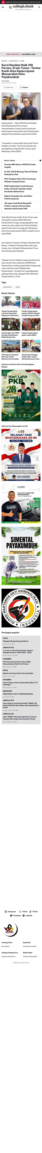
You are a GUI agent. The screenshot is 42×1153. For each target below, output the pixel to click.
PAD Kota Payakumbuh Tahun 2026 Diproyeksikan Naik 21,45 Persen (17, 663)
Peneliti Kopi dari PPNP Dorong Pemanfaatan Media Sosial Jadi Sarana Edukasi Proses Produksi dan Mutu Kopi (11, 335)
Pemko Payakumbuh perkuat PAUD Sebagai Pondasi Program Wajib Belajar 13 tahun (31, 313)
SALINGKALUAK (23, 962)
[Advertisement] (21, 21)
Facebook (17, 916)
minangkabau (7, 691)
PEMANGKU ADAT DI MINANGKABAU (18, 694)
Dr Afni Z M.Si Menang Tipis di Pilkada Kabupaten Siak (20, 173)
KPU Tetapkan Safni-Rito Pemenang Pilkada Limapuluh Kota (20, 180)
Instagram (12, 912)
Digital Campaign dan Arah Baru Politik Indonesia (18, 197)
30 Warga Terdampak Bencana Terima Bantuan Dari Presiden (10, 357)
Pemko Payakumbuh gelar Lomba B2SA (30, 334)
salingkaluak (23, 6)
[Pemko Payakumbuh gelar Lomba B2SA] (31, 324)
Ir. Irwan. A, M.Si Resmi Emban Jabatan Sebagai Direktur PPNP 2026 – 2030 (18, 652)
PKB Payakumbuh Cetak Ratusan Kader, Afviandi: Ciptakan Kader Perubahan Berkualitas (18, 189)
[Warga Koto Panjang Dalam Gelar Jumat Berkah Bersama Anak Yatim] (31, 346)
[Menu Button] (3, 7)
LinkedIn (29, 916)
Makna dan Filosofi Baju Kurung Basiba (18, 673)
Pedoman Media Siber (30, 956)
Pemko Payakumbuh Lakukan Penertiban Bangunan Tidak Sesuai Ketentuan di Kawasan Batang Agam (11, 313)
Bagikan (25, 87)
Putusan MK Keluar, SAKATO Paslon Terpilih (20, 165)
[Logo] (21, 929)
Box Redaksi (6, 946)
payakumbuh (7, 287)
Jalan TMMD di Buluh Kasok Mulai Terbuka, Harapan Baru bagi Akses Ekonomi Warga (20, 718)
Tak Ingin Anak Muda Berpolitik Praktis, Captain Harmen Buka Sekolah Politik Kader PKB (18, 206)
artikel (5, 638)
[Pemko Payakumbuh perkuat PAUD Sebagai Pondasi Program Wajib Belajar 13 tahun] (31, 302)
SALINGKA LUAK (28, 54)
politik (18, 287)
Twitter (25, 912)
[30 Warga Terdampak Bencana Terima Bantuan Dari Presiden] (11, 346)
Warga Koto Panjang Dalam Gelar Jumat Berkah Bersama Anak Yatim (30, 357)
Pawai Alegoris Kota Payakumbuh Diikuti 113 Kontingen (20, 684)
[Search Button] (39, 7)
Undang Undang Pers (8, 956)
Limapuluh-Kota (8, 647)
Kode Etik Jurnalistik (29, 946)
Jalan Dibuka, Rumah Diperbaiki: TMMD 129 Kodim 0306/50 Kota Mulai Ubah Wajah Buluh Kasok (21, 705)
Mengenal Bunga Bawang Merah (15, 641)
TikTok (35, 912)
